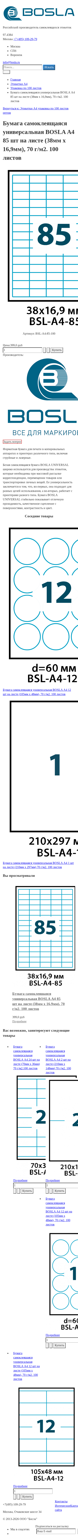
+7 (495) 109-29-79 (25, 39)
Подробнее (19, 1021)
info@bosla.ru (11, 62)
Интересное (62, 1505)
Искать (49, 67)
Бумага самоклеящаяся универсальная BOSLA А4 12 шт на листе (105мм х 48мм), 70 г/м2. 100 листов (59, 1211)
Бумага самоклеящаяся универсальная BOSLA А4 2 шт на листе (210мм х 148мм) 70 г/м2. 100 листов (58, 1059)
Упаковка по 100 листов (25, 88)
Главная (15, 79)
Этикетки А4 (18, 84)
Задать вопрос (12, 441)
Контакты (61, 1501)
